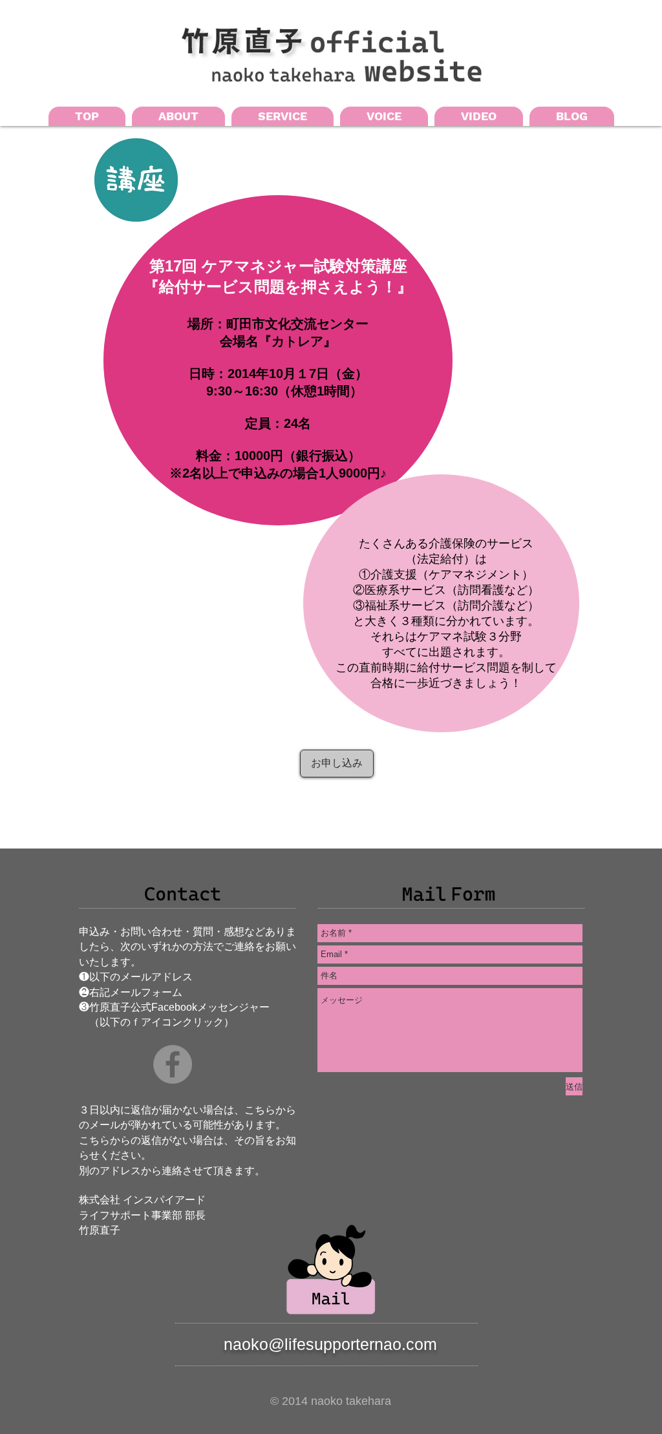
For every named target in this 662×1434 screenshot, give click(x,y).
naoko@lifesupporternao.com (330, 1344)
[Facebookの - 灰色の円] (172, 1064)
